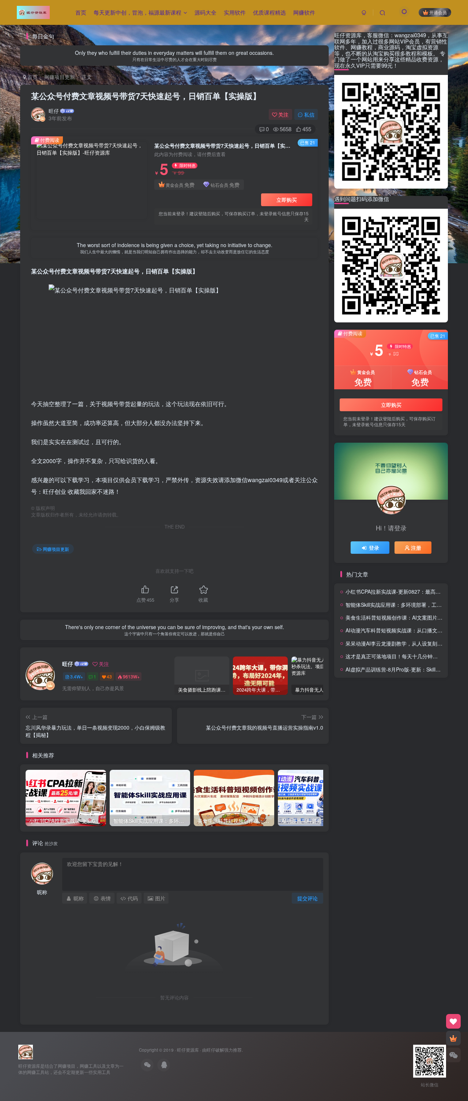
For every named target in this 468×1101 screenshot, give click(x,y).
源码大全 (205, 12)
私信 (309, 114)
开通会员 (438, 12)
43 (109, 676)
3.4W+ (76, 676)
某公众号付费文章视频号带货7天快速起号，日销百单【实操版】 (146, 96)
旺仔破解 (215, 1050)
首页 (80, 12)
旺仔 (54, 110)
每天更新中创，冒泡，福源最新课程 (137, 12)
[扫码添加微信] (453, 1055)
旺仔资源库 (188, 1050)
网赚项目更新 (59, 76)
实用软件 (235, 12)
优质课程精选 (269, 12)
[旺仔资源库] (25, 1051)
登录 (374, 547)
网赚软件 (304, 12)
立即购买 (286, 199)
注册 (416, 547)
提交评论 (307, 898)
